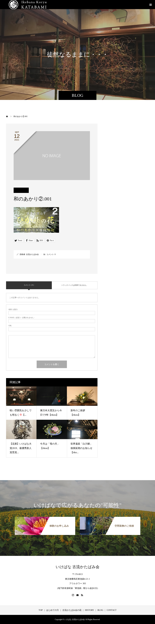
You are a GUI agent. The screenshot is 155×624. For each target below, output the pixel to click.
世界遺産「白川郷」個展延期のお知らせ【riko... (81, 448)
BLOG (100, 610)
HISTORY (89, 610)
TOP (41, 610)
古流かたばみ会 (32, 254)
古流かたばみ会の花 (71, 610)
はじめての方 (52, 610)
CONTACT (112, 610)
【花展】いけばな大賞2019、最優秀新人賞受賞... (20, 448)
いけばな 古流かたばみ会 (77, 567)
